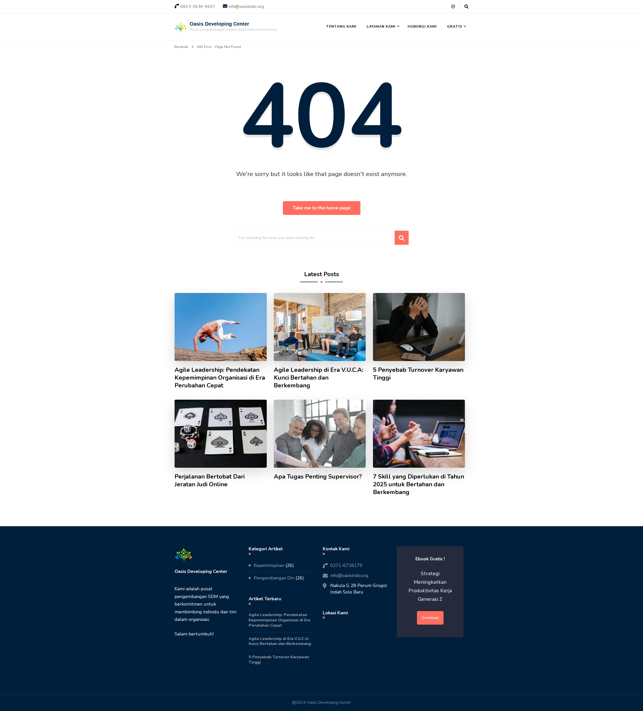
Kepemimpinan (269, 565)
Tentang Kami (341, 26)
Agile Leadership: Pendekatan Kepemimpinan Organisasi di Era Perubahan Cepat (220, 377)
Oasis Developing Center (219, 24)
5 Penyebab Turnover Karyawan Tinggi (418, 374)
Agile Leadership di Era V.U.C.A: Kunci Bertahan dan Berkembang (318, 377)
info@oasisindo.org (349, 575)
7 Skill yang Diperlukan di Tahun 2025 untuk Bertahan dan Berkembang (418, 484)
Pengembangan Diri (274, 578)
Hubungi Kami (422, 26)
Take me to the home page (321, 208)
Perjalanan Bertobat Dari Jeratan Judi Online (210, 480)
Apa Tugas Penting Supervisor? (318, 477)
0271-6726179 (346, 565)
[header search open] (466, 7)
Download (430, 617)
